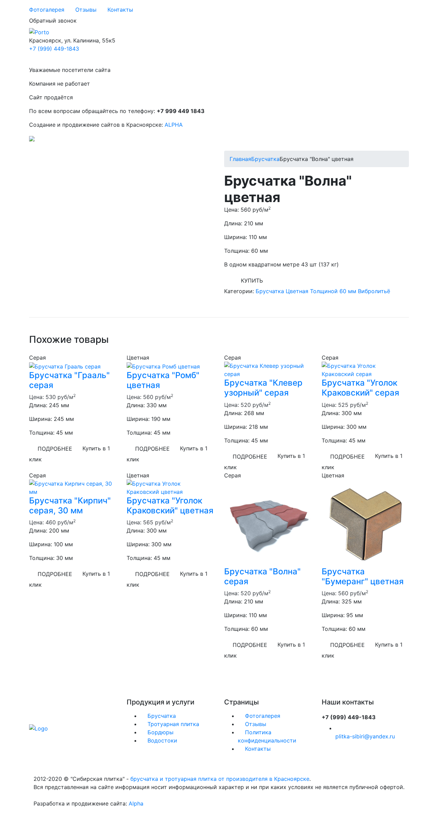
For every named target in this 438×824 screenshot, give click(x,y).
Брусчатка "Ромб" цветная (163, 380)
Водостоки (161, 740)
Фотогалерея (46, 9)
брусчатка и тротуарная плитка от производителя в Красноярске (219, 778)
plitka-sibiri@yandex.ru (365, 736)
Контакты (120, 9)
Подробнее (55, 448)
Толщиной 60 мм (333, 291)
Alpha (136, 803)
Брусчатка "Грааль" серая (69, 380)
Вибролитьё (374, 291)
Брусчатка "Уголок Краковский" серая (360, 388)
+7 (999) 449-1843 (54, 48)
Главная (240, 158)
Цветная (297, 291)
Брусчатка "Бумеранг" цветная (363, 576)
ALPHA (174, 124)
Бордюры (159, 732)
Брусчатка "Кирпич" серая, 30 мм (70, 505)
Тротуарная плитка (172, 724)
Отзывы (85, 9)
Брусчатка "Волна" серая (262, 576)
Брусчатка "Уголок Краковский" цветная (170, 505)
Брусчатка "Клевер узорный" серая (263, 388)
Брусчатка (265, 158)
